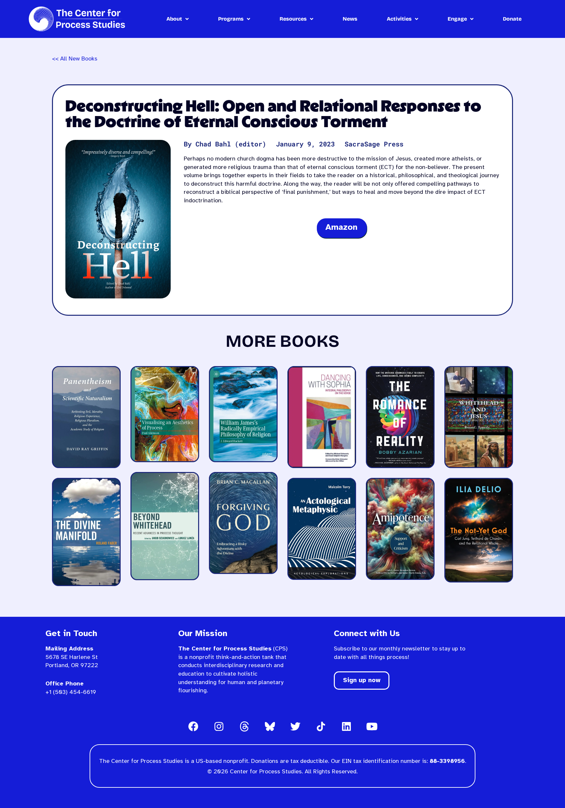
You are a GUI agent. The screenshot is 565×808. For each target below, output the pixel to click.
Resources (293, 19)
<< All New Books (74, 59)
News (350, 19)
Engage (457, 19)
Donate (512, 19)
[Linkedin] (346, 726)
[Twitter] (295, 726)
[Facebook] (193, 726)
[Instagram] (219, 726)
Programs (231, 19)
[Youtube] (372, 726)
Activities (399, 19)
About (174, 19)
